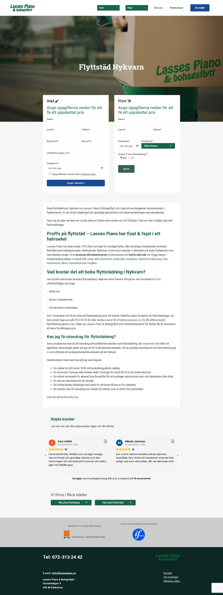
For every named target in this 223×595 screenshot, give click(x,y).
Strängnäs (131, 259)
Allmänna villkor (172, 581)
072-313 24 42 (67, 557)
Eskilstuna (115, 250)
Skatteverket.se (69, 397)
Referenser (176, 7)
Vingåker (92, 263)
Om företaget (171, 577)
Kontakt (200, 7)
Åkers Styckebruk (72, 263)
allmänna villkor (88, 174)
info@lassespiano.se (64, 573)
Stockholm (106, 259)
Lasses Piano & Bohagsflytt (22, 7)
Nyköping (156, 259)
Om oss (158, 7)
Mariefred (144, 259)
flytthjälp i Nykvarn (137, 220)
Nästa (126, 169)
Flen (165, 259)
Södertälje (119, 259)
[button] (177, 455)
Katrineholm (53, 263)
